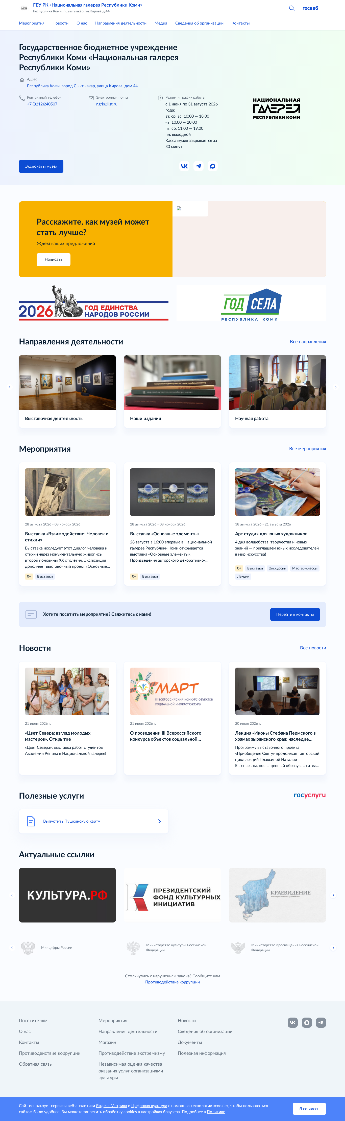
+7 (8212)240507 (42, 104)
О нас (82, 23)
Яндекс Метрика (111, 1106)
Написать (53, 259)
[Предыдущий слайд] (12, 895)
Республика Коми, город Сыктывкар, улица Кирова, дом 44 (82, 86)
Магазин (107, 1042)
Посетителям (33, 1021)
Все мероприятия (307, 449)
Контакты (241, 23)
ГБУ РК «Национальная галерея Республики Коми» (87, 5)
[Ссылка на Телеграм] (198, 166)
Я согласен (309, 1109)
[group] (67, 895)
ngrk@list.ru (106, 104)
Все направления (308, 342)
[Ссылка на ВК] (184, 166)
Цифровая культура (149, 1106)
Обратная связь (35, 1064)
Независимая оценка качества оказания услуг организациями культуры (130, 1071)
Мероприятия (31, 23)
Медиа (161, 23)
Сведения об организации (199, 23)
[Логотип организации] (24, 8)
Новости (60, 23)
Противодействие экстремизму (131, 1053)
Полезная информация (202, 1053)
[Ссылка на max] (307, 1023)
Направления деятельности (120, 23)
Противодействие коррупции (172, 982)
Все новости (313, 648)
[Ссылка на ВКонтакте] (293, 1023)
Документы (190, 1042)
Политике (216, 1112)
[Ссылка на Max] (213, 166)
